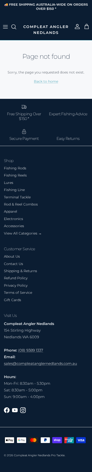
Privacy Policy (15, 285)
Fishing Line (14, 190)
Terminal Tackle (17, 197)
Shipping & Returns (20, 271)
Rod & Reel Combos (21, 204)
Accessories (14, 226)
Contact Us (13, 264)
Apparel (10, 211)
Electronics (13, 219)
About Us (12, 256)
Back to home (46, 81)
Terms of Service (18, 292)
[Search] (16, 26)
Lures (8, 182)
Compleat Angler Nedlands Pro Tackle (39, 455)
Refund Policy (15, 278)
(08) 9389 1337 (30, 350)
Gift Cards (12, 300)
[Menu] (5, 26)
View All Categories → (23, 233)
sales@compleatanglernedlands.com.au (40, 363)
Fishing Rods (15, 168)
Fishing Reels (15, 175)
